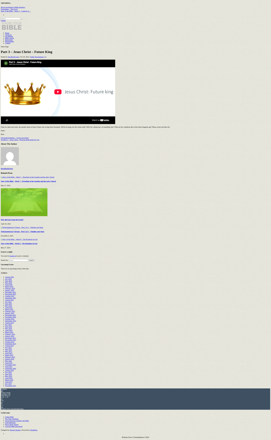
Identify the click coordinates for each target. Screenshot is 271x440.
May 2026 (8, 283)
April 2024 (8, 330)
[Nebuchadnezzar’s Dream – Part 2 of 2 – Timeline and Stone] (22, 227)
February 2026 (10, 288)
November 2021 (10, 365)
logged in (13, 256)
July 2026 (8, 279)
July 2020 (8, 372)
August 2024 (9, 323)
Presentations (9, 41)
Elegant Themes (15, 430)
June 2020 (8, 374)
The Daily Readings (12, 419)
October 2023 (9, 342)
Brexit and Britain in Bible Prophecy (13, 7)
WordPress (33, 430)
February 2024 (10, 334)
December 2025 (10, 292)
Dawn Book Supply (12, 424)
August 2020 (9, 370)
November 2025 (10, 294)
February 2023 (10, 357)
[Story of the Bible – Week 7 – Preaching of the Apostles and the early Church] (27, 177)
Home (7, 33)
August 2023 (9, 346)
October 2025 (9, 296)
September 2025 (10, 298)
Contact (7, 43)
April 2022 (8, 363)
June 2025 (8, 304)
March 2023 (9, 355)
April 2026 (8, 285)
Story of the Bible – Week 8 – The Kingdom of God (19, 243)
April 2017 (8, 382)
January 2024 (9, 336)
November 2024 (10, 317)
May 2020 (8, 376)
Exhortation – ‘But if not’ (9, 9)
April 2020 (8, 378)
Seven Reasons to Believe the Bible (17, 421)
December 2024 (10, 315)
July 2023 (8, 347)
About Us (8, 35)
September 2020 (10, 368)
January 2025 (9, 313)
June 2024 (8, 327)
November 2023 (10, 340)
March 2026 (9, 286)
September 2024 (10, 321)
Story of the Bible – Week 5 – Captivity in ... (16, 11)
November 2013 (10, 386)
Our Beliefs (9, 36)
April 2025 (8, 307)
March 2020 (9, 380)
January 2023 (9, 359)
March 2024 (9, 332)
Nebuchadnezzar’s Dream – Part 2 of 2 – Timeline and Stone (22, 231)
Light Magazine (10, 423)
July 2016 (8, 384)
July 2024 (8, 325)
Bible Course (9, 38)
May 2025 (8, 306)
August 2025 (9, 300)
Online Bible (9, 417)
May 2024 (8, 328)
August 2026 (9, 277)
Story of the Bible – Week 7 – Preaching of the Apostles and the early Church (28, 181)
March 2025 (9, 309)
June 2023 (8, 349)
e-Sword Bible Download (13, 426)
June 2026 (8, 281)
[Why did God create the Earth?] (24, 216)
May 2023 (8, 351)
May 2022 (8, 361)
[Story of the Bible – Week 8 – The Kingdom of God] (19, 239)
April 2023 (8, 353)
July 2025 (8, 302)
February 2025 (10, 311)
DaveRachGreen (13, 57)
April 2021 (8, 367)
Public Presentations (37, 57)
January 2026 (9, 290)
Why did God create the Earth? (12, 220)
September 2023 (10, 344)
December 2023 (10, 338)
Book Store (9, 40)
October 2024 (9, 319)
